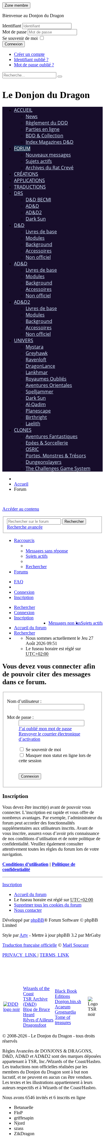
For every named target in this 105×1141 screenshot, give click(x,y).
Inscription (24, 617)
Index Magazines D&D (50, 142)
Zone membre (16, 5)
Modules (35, 238)
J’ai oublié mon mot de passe (45, 728)
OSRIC (32, 449)
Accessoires (39, 251)
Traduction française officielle (29, 945)
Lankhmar (37, 372)
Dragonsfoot (34, 1025)
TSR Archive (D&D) (35, 1001)
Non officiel (38, 257)
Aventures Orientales (49, 385)
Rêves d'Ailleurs (38, 1019)
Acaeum (62, 1006)
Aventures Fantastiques (52, 436)
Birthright (36, 417)
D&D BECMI (38, 199)
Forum (22, 148)
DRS (18, 193)
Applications (29, 180)
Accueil (23, 110)
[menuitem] (47, 550)
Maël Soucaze (76, 945)
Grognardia (65, 1012)
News (32, 116)
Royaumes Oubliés (46, 379)
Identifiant (11, 25)
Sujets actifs (39, 161)
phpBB (37, 920)
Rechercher (24, 607)
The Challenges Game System (58, 468)
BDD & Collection (44, 135)
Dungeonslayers (44, 462)
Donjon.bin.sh (68, 1001)
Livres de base (41, 231)
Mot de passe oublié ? (34, 64)
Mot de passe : (20, 717)
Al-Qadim (36, 404)
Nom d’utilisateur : (24, 701)
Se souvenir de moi (20, 38)
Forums (21, 571)
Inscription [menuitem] (24, 597)
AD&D (32, 206)
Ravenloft (36, 359)
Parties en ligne (43, 129)
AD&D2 (34, 212)
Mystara (34, 347)
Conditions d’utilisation (25, 864)
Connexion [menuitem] (24, 592)
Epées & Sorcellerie (47, 443)
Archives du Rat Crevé (50, 167)
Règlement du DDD (47, 123)
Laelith (33, 423)
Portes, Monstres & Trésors (56, 455)
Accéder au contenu (20, 508)
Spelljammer (39, 391)
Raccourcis (24, 540)
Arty (24, 935)
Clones (23, 430)
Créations (26, 174)
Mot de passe (15, 31)
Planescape (38, 411)
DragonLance (40, 366)
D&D (19, 225)
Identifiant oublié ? (31, 59)
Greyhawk (37, 353)
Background (39, 244)
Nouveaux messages (48, 155)
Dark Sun (36, 219)
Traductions (30, 187)
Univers (23, 340)
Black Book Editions (66, 994)
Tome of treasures (63, 1020)
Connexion (13, 44)
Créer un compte (29, 54)
